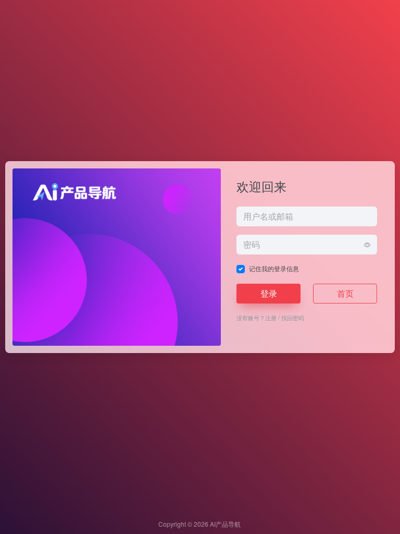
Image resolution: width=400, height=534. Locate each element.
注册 (271, 317)
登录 (268, 293)
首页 (345, 293)
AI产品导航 (225, 523)
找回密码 (292, 317)
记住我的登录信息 (274, 268)
